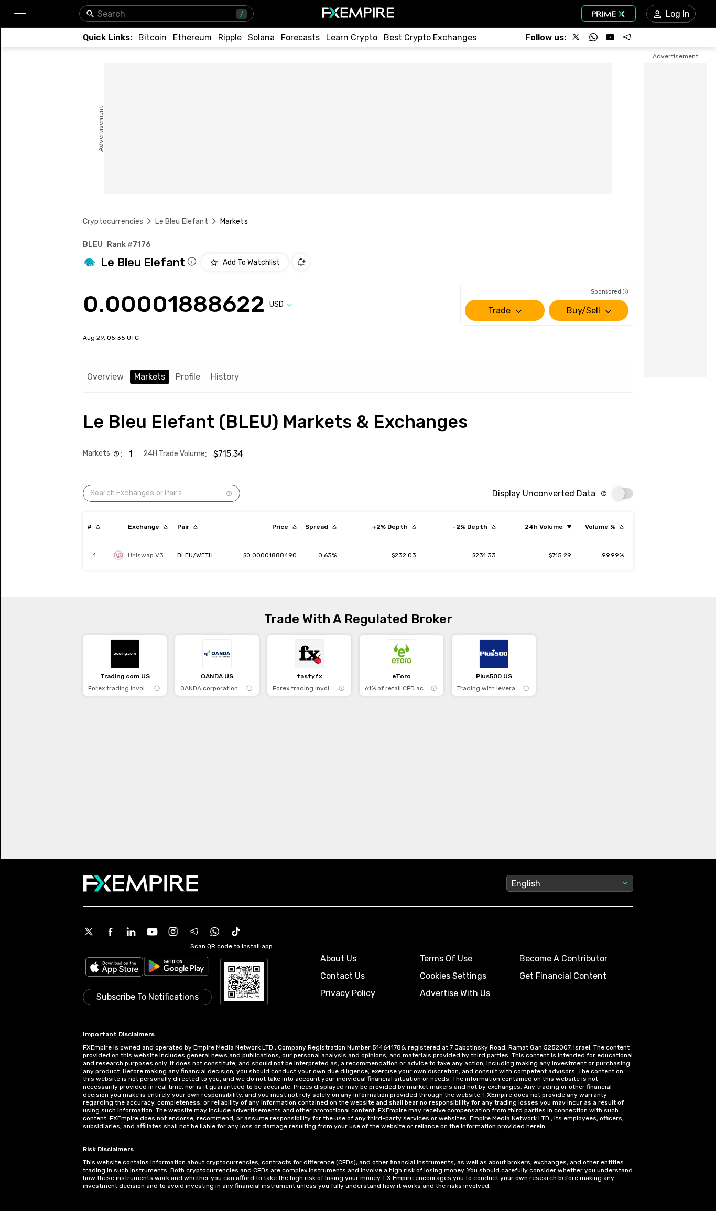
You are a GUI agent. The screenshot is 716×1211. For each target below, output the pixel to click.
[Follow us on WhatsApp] (593, 37)
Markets (149, 377)
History (225, 377)
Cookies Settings (453, 976)
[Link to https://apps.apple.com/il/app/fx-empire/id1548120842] (114, 968)
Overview (105, 377)
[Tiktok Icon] (236, 931)
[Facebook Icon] (110, 931)
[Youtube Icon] (152, 931)
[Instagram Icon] (173, 931)
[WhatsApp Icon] (215, 931)
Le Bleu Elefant (181, 221)
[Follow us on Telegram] (627, 37)
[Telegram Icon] (194, 931)
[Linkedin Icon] (131, 931)
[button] (19, 14)
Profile (188, 377)
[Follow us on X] (576, 37)
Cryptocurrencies (113, 221)
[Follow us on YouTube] (610, 37)
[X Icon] (89, 931)
